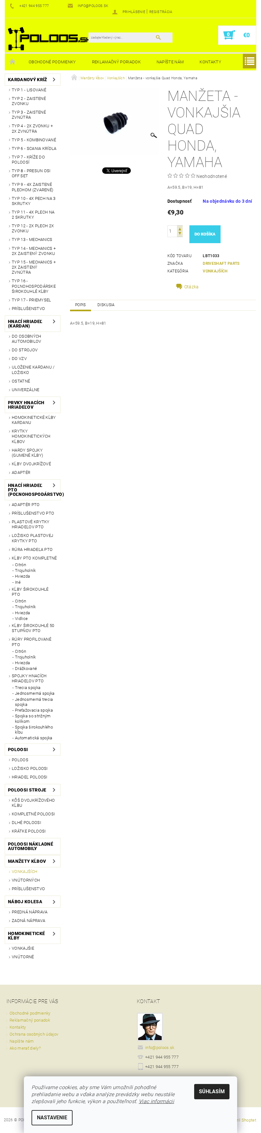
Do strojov (25, 350)
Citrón (20, 564)
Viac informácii (156, 1101)
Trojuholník (25, 570)
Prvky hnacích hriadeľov (26, 405)
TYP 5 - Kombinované (34, 139)
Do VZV (19, 358)
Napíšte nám (170, 62)
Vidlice (21, 618)
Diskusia (106, 305)
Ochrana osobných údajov (34, 1034)
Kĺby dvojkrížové (31, 463)
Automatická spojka (34, 737)
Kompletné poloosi (33, 814)
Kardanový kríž (27, 79)
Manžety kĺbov (27, 861)
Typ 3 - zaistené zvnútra (29, 115)
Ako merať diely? (25, 1048)
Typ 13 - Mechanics (32, 239)
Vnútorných (26, 880)
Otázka (191, 286)
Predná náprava (29, 912)
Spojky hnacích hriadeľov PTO (29, 678)
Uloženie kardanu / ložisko (33, 370)
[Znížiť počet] (180, 234)
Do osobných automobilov (26, 339)
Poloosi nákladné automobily (30, 846)
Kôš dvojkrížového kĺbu (33, 803)
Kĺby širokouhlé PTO (30, 592)
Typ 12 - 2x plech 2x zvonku (33, 228)
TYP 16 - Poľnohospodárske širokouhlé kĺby (34, 286)
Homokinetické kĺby (26, 935)
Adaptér (21, 472)
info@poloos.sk (159, 1047)
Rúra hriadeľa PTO (32, 549)
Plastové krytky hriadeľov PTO (31, 524)
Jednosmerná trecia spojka (34, 702)
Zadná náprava (28, 920)
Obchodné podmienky (52, 62)
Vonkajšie (23, 948)
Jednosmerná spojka (35, 693)
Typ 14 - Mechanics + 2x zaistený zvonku (34, 251)
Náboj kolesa (25, 901)
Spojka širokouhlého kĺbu (34, 730)
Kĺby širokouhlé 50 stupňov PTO (33, 628)
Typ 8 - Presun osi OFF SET (31, 173)
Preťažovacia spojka (34, 710)
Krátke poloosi (29, 831)
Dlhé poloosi (26, 822)
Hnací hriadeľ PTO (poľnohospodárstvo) (30, 490)
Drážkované (26, 668)
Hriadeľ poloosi (29, 777)
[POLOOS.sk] (50, 38)
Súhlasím (212, 1091)
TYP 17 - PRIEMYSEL (31, 300)
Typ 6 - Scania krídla (34, 148)
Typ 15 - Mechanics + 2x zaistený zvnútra (34, 267)
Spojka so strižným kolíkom (33, 718)
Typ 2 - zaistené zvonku (29, 101)
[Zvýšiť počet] (180, 228)
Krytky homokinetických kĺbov (31, 436)
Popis (80, 305)
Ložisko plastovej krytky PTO (32, 538)
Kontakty (210, 62)
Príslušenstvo (28, 308)
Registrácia (161, 12)
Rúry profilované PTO (31, 642)
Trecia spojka (27, 687)
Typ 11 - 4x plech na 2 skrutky (33, 215)
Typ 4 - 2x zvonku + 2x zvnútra (32, 128)
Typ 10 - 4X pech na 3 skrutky (34, 201)
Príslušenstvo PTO (33, 513)
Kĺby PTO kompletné (34, 558)
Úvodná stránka (13, 62)
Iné (18, 582)
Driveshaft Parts (221, 263)
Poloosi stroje (27, 789)
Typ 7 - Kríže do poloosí (28, 160)
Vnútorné (23, 956)
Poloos (20, 759)
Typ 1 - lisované (29, 90)
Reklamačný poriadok (116, 62)
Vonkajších (24, 871)
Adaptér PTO (26, 504)
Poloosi (18, 749)
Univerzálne (25, 389)
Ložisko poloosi (30, 768)
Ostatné (21, 381)
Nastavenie (52, 1118)
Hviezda (22, 576)
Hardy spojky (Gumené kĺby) (27, 453)
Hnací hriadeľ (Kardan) (25, 323)
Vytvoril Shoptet (241, 1120)
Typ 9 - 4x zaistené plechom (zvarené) (32, 187)
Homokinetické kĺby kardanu (34, 420)
